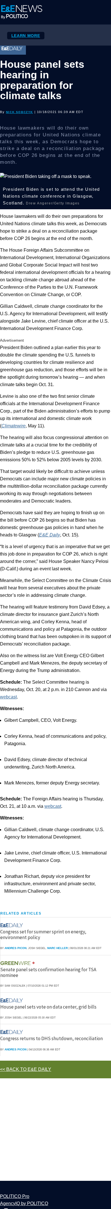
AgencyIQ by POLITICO (24, 1203)
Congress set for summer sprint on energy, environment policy (43, 934)
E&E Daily (49, 534)
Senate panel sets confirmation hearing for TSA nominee (48, 972)
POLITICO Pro (14, 1196)
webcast (8, 696)
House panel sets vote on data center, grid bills (48, 1007)
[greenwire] (16, 963)
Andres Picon (15, 948)
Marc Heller (57, 948)
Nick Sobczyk (19, 112)
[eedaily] (13, 925)
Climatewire (13, 425)
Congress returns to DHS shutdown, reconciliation (51, 1038)
